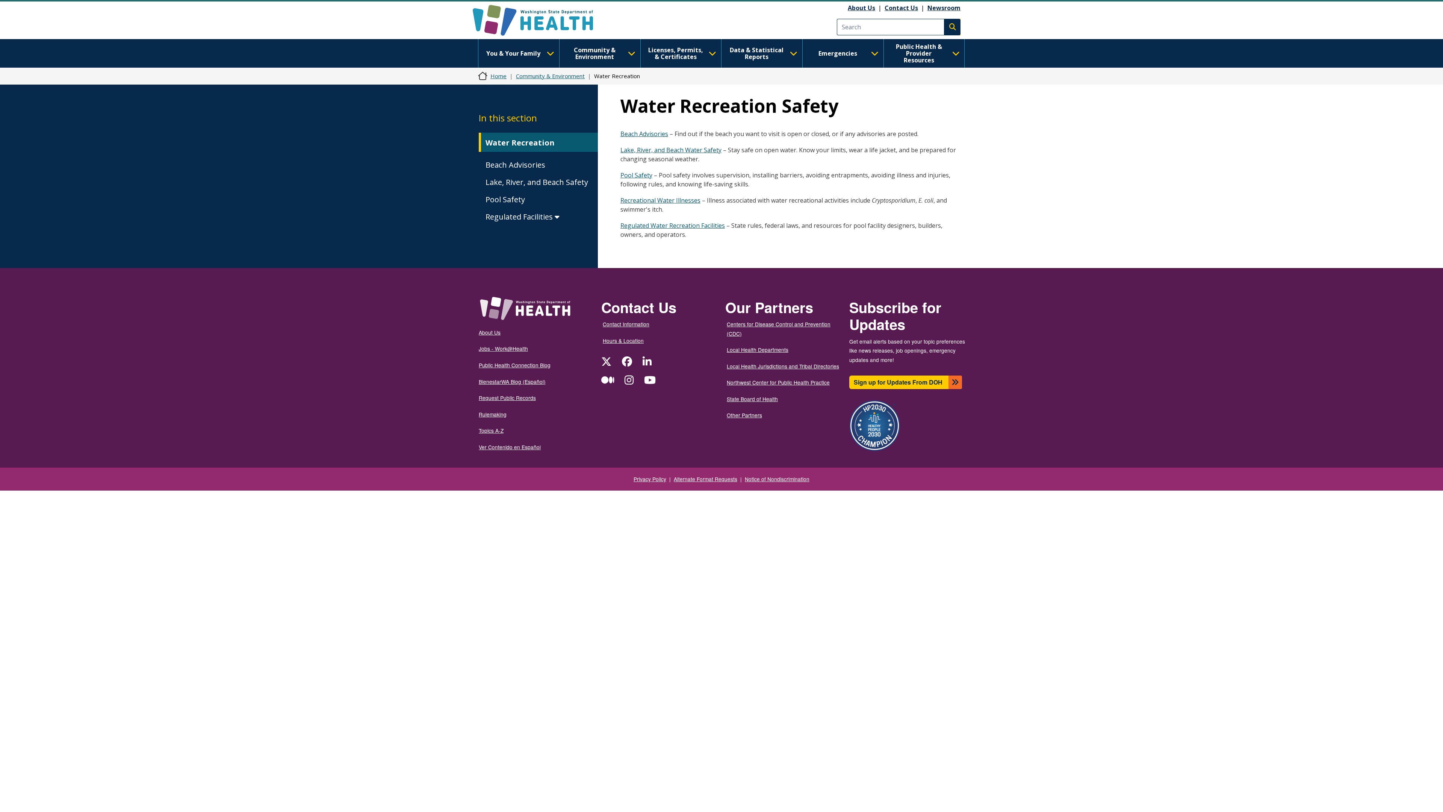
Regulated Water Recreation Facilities (672, 225)
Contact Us (901, 8)
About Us (861, 8)
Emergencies (837, 53)
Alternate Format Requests (705, 479)
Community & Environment (595, 53)
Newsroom (943, 8)
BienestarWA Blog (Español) (512, 381)
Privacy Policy (650, 479)
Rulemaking (493, 414)
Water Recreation (520, 143)
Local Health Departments (757, 349)
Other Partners (744, 415)
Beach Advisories (515, 165)
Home (498, 76)
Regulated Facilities (520, 217)
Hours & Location (623, 340)
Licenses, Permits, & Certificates (675, 53)
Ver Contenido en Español (510, 447)
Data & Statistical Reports (757, 53)
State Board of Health (752, 399)
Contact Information (626, 324)
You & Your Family (513, 53)
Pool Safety (505, 199)
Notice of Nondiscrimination (777, 479)
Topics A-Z (491, 430)
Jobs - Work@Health (503, 348)
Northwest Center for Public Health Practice (778, 382)
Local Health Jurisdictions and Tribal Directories (783, 366)
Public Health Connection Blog (515, 365)
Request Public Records (507, 397)
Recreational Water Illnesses (660, 200)
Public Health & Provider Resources (919, 53)
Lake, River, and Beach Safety (537, 182)
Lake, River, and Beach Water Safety (671, 150)
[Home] (539, 20)
